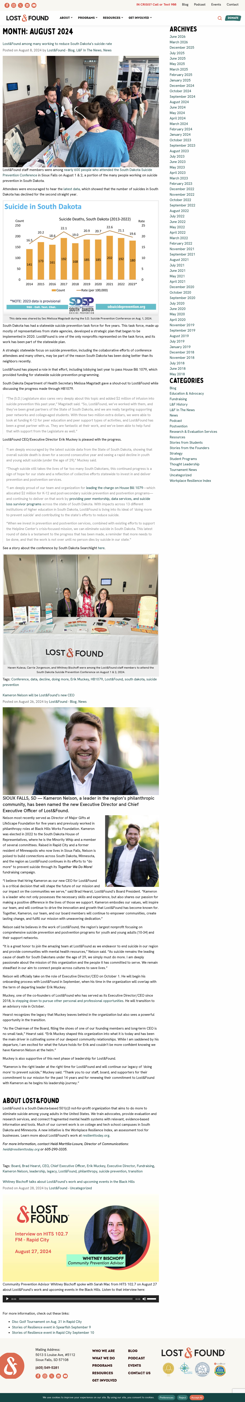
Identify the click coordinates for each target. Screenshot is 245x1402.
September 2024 (182, 96)
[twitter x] (51, 1375)
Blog (185, 4)
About (65, 18)
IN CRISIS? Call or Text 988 (156, 4)
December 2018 (182, 352)
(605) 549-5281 (47, 1367)
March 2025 (179, 69)
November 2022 (182, 194)
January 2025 (180, 80)
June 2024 (178, 107)
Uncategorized (81, 1188)
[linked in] (58, 1375)
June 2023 (178, 162)
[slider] (152, 1298)
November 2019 (182, 325)
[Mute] (144, 1299)
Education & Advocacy (187, 393)
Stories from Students (186, 442)
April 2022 (178, 232)
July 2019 (177, 341)
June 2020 (178, 309)
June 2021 (178, 270)
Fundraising (145, 1166)
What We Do (103, 1358)
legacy (52, 1171)
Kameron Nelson (15, 1171)
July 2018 (177, 363)
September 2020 (182, 298)
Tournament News (183, 470)
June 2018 (178, 368)
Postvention (178, 426)
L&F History (179, 404)
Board (15, 1166)
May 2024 (177, 113)
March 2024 (179, 124)
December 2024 (182, 85)
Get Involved (139, 18)
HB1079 (97, 679)
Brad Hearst (31, 1166)
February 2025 (181, 75)
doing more (60, 679)
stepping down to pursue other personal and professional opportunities (69, 1001)
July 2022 (177, 216)
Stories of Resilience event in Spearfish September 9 (51, 1327)
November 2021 (182, 249)
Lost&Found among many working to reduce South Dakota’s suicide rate (57, 44)
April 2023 (178, 172)
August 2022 (179, 211)
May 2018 (177, 374)
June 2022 (178, 222)
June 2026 (178, 36)
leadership (37, 1171)
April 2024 (178, 118)
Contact (233, 4)
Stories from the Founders (189, 448)
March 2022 (179, 238)
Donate (233, 18)
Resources (111, 18)
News (107, 50)
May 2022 (177, 227)
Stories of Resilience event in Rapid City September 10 (53, 1332)
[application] (81, 1298)
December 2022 (182, 189)
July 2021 (177, 265)
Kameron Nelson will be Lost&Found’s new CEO (38, 695)
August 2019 (179, 336)
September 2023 (182, 145)
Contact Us (139, 1373)
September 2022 (182, 205)
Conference (20, 679)
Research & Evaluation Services (193, 431)
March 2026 (179, 42)
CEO (45, 1166)
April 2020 (178, 319)
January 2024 (180, 134)
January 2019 (180, 347)
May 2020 (177, 314)
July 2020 (177, 303)
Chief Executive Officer (68, 1166)
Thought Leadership (184, 464)
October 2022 (180, 200)
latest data (71, 189)
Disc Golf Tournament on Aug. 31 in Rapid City (47, 1321)
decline (44, 679)
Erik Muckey (79, 679)
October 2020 (180, 292)
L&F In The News (89, 50)
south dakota (135, 679)
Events (216, 4)
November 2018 (182, 357)
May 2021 (177, 276)
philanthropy (87, 1171)
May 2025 (177, 64)
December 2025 (182, 47)
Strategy (176, 453)
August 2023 (179, 151)
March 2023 (179, 178)
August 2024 (179, 102)
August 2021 (179, 259)
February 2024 (181, 129)
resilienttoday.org (96, 1135)
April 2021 (178, 281)
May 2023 (177, 167)
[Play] (7, 1299)
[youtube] (65, 1375)
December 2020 (182, 287)
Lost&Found (56, 50)
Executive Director (121, 1166)
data (33, 679)
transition (135, 1171)
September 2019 (182, 330)
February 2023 (181, 183)
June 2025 (178, 58)
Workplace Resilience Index (190, 480)
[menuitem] (66, 18)
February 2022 (181, 243)
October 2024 (180, 91)
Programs (86, 18)
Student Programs (183, 459)
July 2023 (177, 156)
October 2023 (180, 140)
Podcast (200, 4)
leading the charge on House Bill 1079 (114, 488)
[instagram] (44, 1375)
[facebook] (38, 1375)
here (101, 548)
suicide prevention (112, 1171)
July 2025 (177, 53)
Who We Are (103, 1351)
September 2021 (182, 254)
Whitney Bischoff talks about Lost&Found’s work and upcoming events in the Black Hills (69, 1181)
